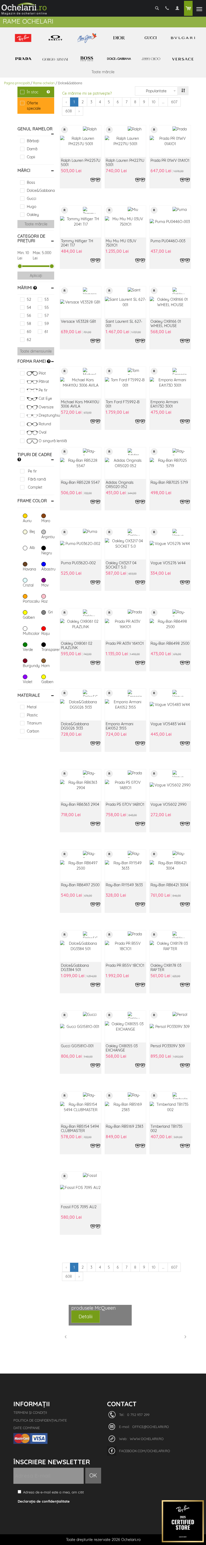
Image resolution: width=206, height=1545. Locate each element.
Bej (31, 531)
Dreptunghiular (46, 415)
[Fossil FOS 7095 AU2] (80, 1187)
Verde (28, 649)
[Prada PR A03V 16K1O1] (125, 624)
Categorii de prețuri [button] (31, 238)
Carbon (33, 731)
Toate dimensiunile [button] (36, 351)
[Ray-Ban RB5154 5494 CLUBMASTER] (80, 1107)
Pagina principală (17, 83)
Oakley (33, 214)
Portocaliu (29, 601)
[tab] (35, 129)
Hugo (31, 206)
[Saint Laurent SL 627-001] (125, 302)
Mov (45, 585)
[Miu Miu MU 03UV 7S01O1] (125, 221)
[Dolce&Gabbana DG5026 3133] (80, 704)
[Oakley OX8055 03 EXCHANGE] (125, 1026)
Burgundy (29, 665)
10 (153, 102)
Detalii (86, 1316)
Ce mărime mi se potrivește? (87, 93)
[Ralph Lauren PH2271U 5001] (125, 141)
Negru (46, 553)
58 (29, 323)
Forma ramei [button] (32, 361)
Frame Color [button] (32, 500)
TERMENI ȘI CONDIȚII (30, 1412)
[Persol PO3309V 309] (170, 1026)
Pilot (42, 373)
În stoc (32, 92)
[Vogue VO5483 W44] (170, 704)
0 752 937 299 (138, 1414)
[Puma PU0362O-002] (80, 543)
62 (29, 339)
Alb (31, 547)
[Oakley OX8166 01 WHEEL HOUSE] (170, 302)
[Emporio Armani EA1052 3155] (125, 704)
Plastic (32, 715)
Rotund (44, 424)
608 (68, 111)
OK (93, 1475)
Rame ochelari (44, 83)
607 (174, 102)
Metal (31, 707)
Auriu (27, 520)
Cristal (28, 585)
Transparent (47, 649)
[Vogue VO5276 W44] (170, 543)
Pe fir (42, 390)
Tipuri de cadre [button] (34, 454)
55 (47, 307)
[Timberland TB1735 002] (170, 1107)
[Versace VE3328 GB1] (80, 302)
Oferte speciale (34, 106)
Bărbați (33, 140)
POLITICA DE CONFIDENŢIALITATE (40, 1420)
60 (29, 331)
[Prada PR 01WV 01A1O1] (170, 141)
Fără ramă (36, 479)
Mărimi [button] (25, 287)
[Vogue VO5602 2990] (170, 785)
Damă (32, 149)
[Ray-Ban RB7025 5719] (170, 463)
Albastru (47, 569)
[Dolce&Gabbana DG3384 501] (80, 946)
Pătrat (43, 381)
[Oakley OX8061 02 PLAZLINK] (80, 624)
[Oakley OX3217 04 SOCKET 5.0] (125, 543)
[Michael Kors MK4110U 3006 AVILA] (80, 382)
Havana (29, 569)
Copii (31, 157)
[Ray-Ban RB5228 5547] (80, 463)
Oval (42, 432)
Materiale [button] (28, 695)
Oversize (46, 407)
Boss (31, 182)
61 (46, 331)
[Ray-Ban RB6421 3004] (170, 865)
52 (29, 299)
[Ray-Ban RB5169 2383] (125, 1107)
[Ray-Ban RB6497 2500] (80, 865)
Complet (34, 487)
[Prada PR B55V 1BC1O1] (125, 946)
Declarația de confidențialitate (44, 1501)
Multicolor (29, 633)
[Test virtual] (95, 180)
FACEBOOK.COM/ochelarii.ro (144, 1451)
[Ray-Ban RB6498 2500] (170, 624)
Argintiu (47, 536)
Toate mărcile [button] (35, 224)
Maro (45, 520)
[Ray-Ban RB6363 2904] (80, 785)
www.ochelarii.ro (147, 1439)
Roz (44, 601)
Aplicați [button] (36, 275)
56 (29, 315)
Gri (50, 612)
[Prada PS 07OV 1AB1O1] (125, 785)
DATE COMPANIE (26, 1428)
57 (47, 315)
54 (29, 307)
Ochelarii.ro (131, 1539)
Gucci (31, 198)
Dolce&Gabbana (40, 190)
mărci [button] (23, 170)
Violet (27, 681)
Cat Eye (45, 398)
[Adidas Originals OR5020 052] (125, 463)
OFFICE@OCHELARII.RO (150, 1427)
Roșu (45, 633)
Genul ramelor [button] (35, 128)
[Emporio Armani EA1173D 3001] (170, 382)
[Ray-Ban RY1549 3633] (125, 865)
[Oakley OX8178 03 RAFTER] (170, 946)
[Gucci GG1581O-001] (80, 1026)
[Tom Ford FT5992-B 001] (125, 382)
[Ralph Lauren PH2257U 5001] (80, 141)
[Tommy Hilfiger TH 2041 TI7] (80, 221)
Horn (45, 665)
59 (47, 323)
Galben (29, 617)
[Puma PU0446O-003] (170, 221)
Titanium (34, 723)
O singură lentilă (46, 440)
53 (47, 299)
